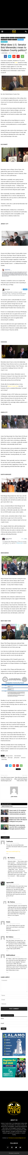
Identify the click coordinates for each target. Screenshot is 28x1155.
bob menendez (17, 755)
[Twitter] (16, 1147)
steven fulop (4, 759)
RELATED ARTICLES (6, 804)
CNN (16, 62)
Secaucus (9, 39)
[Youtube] (20, 1147)
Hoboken (7, 37)
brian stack (3, 757)
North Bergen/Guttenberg (20, 37)
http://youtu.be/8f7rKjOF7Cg (13, 851)
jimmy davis (16, 757)
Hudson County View (13, 386)
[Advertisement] (14, 15)
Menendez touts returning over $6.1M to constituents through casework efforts (17, 827)
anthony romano (9, 755)
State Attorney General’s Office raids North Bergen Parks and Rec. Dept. (20, 779)
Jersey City (12, 37)
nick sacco (23, 757)
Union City (15, 39)
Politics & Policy (4, 39)
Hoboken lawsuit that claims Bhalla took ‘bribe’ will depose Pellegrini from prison (18, 819)
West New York (4, 41)
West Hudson (20, 39)
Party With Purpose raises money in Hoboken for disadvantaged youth (7, 779)
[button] (26, 31)
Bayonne (2, 37)
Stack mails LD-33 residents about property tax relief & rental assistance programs (17, 812)
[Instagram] (11, 1147)
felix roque (10, 757)
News (2, 814)
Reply (7, 853)
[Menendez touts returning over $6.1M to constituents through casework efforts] (5, 827)
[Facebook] (7, 1147)
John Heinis (4, 52)
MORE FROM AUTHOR (7, 806)
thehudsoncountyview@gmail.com (17, 1138)
